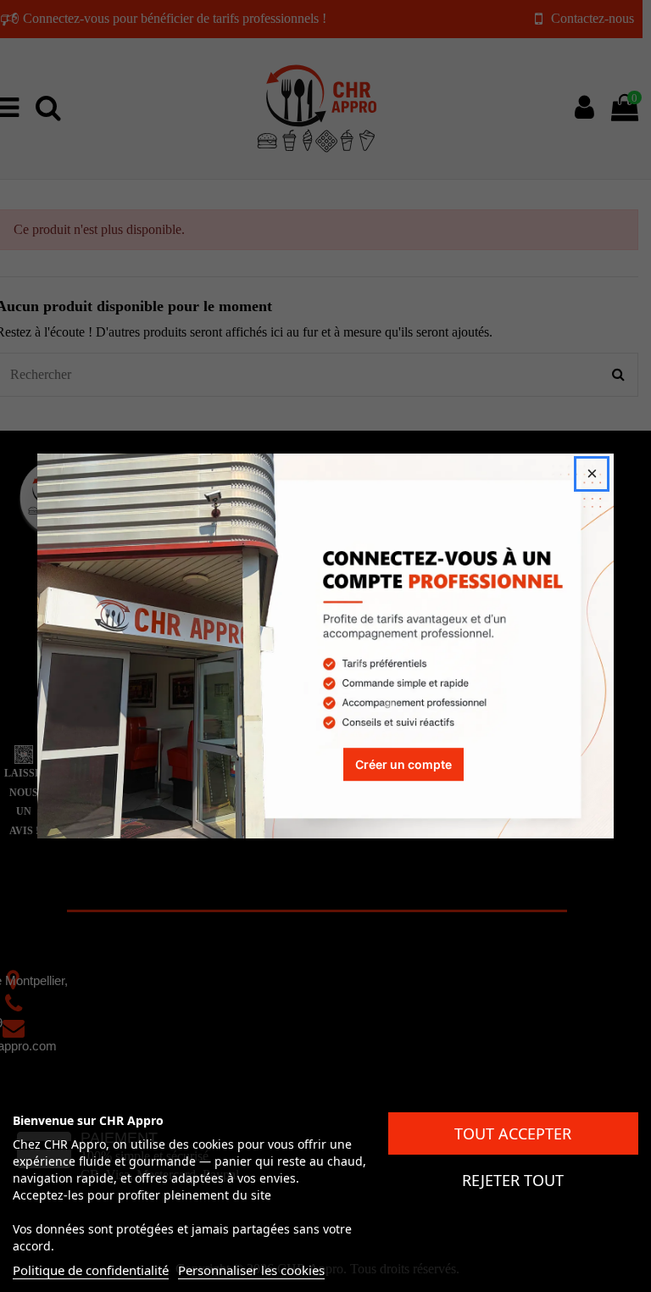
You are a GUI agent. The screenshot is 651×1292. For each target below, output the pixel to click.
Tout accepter (512, 1133)
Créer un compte (403, 764)
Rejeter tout (513, 1180)
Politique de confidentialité (91, 1269)
